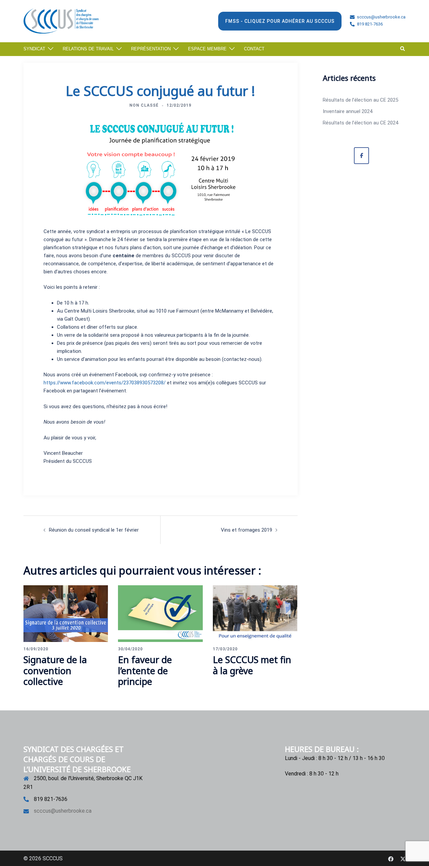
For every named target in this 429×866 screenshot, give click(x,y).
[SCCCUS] (61, 20)
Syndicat (34, 48)
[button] (403, 49)
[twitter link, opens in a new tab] (403, 858)
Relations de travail (88, 48)
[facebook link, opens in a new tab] (390, 858)
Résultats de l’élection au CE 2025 (360, 100)
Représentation (151, 48)
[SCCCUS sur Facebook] (361, 155)
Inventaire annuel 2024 (347, 111)
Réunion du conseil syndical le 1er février (94, 530)
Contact (254, 48)
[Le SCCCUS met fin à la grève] (255, 613)
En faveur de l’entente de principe (145, 670)
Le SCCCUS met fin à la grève (252, 664)
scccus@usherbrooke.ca (62, 811)
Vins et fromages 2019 (246, 530)
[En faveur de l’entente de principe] (160, 613)
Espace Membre (207, 48)
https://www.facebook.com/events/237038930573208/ (105, 383)
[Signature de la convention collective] (65, 613)
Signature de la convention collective (55, 670)
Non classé (144, 105)
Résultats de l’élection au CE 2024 (360, 123)
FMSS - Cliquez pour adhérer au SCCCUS (279, 21)
